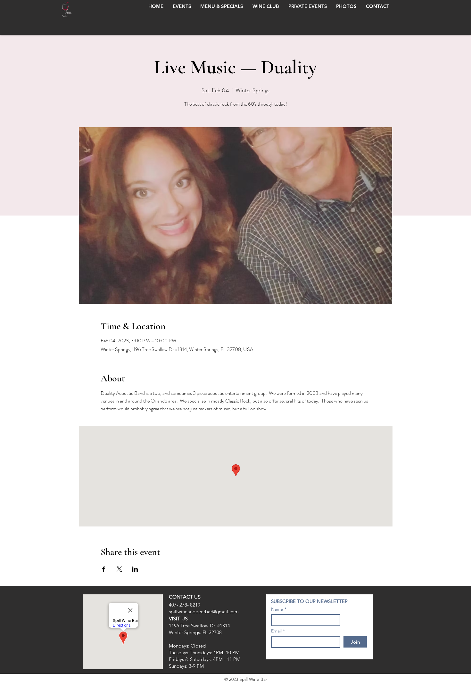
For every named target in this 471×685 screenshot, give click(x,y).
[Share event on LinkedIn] (135, 569)
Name (277, 609)
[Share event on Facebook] (104, 569)
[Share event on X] (119, 569)
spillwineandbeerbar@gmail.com (204, 611)
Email (276, 631)
